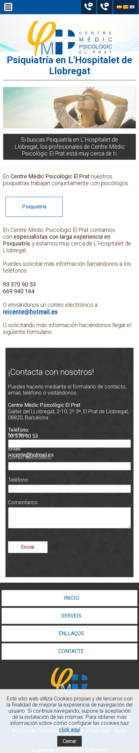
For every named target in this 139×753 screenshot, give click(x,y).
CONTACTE (71, 651)
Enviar (28, 547)
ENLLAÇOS (71, 633)
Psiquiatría (34, 207)
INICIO (71, 598)
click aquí (69, 730)
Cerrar (69, 741)
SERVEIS (71, 616)
